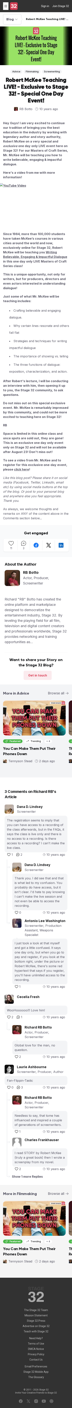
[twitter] (48, 545)
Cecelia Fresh (28, 997)
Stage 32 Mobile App (36, 1371)
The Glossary (36, 1377)
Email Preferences (36, 1366)
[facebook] (36, 545)
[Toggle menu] (5, 6)
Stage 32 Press (36, 1320)
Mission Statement (36, 1315)
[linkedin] (61, 545)
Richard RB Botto (38, 1027)
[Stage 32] (14, 6)
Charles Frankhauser (42, 1140)
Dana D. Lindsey (30, 807)
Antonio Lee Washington (45, 921)
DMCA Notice (36, 1348)
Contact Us (36, 1359)
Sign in (45, 6)
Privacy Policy (36, 1354)
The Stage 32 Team (36, 1310)
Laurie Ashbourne (31, 1067)
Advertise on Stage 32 (36, 1326)
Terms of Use (36, 1343)
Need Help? (36, 1338)
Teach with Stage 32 (36, 1331)
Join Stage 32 (60, 6)
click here (21, 469)
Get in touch (37, 675)
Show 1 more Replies (27, 1176)
